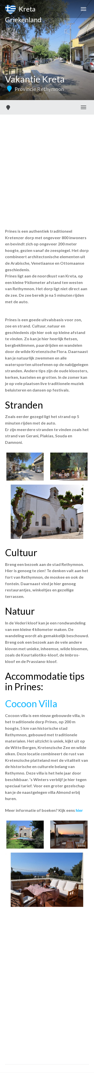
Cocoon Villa (31, 703)
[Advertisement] (47, 164)
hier (79, 810)
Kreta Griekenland (23, 11)
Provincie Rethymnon (39, 89)
